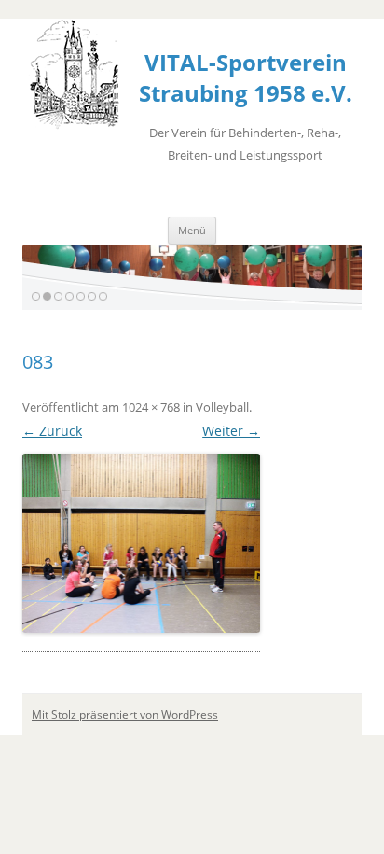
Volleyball (222, 407)
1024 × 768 (151, 407)
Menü (192, 230)
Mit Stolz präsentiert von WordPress (125, 714)
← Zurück (52, 431)
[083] (141, 543)
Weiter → (231, 431)
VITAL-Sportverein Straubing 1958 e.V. (245, 77)
